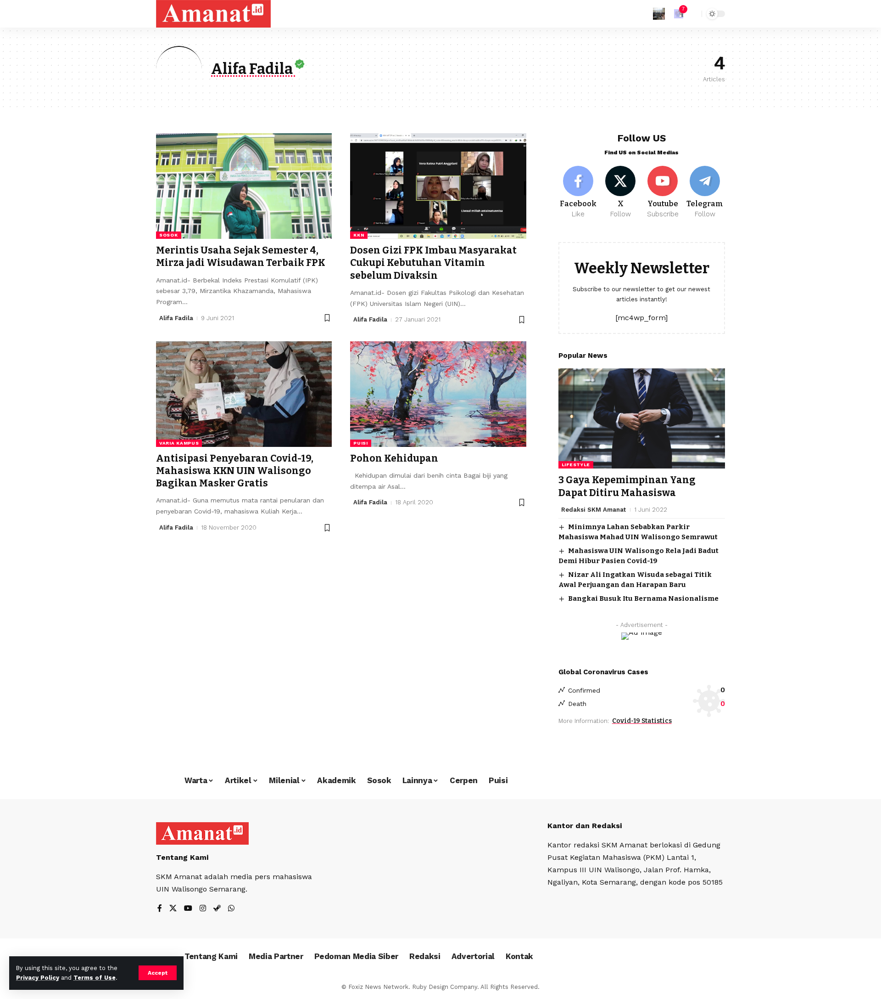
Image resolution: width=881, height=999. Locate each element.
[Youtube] (663, 192)
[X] (621, 192)
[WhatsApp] (231, 908)
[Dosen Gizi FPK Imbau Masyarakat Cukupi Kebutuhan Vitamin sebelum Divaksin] (438, 186)
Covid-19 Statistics (642, 721)
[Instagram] (202, 908)
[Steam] (217, 908)
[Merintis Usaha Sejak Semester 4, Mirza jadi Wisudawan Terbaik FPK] (244, 186)
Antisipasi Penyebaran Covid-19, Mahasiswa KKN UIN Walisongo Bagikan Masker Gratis (234, 471)
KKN (358, 234)
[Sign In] (659, 14)
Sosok (168, 234)
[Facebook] (578, 192)
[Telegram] (705, 192)
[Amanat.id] (213, 14)
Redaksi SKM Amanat (593, 509)
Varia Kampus (179, 443)
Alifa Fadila (176, 318)
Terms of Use (94, 977)
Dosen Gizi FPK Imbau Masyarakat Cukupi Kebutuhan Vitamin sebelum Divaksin (433, 263)
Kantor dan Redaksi (584, 825)
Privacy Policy (37, 977)
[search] (692, 13)
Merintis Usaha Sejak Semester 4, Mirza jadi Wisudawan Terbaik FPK (240, 256)
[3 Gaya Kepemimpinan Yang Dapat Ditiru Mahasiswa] (641, 418)
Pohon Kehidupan (394, 458)
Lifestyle (576, 464)
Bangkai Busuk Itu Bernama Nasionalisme (643, 598)
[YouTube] (188, 908)
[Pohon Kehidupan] (438, 394)
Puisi (360, 443)
